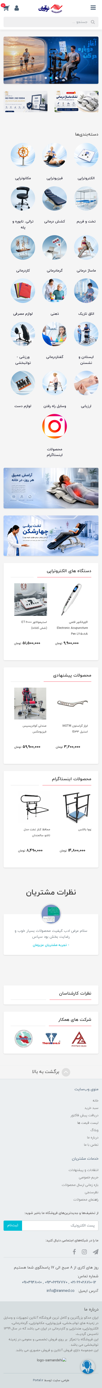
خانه (95, 1100)
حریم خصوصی (88, 1177)
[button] (9, 8)
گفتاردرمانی (54, 357)
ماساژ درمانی (86, 270)
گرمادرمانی (55, 270)
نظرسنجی (91, 1192)
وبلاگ (94, 1130)
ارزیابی (86, 406)
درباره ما (92, 1137)
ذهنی (55, 313)
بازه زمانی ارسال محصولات (80, 1185)
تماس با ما (91, 1145)
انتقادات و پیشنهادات (83, 1170)
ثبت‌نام (12, 1225)
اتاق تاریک (86, 313)
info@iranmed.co (60, 1291)
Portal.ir (38, 1380)
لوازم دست (22, 406)
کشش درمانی (54, 221)
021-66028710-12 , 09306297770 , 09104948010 (59, 1282)
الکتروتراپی (86, 178)
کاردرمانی (23, 270)
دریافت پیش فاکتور (84, 1115)
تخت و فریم (86, 221)
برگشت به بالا (46, 1072)
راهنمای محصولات (85, 1199)
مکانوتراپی (23, 178)
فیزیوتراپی (54, 178)
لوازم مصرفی (23, 313)
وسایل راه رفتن (54, 406)
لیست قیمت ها (87, 1123)
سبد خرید (91, 1108)
